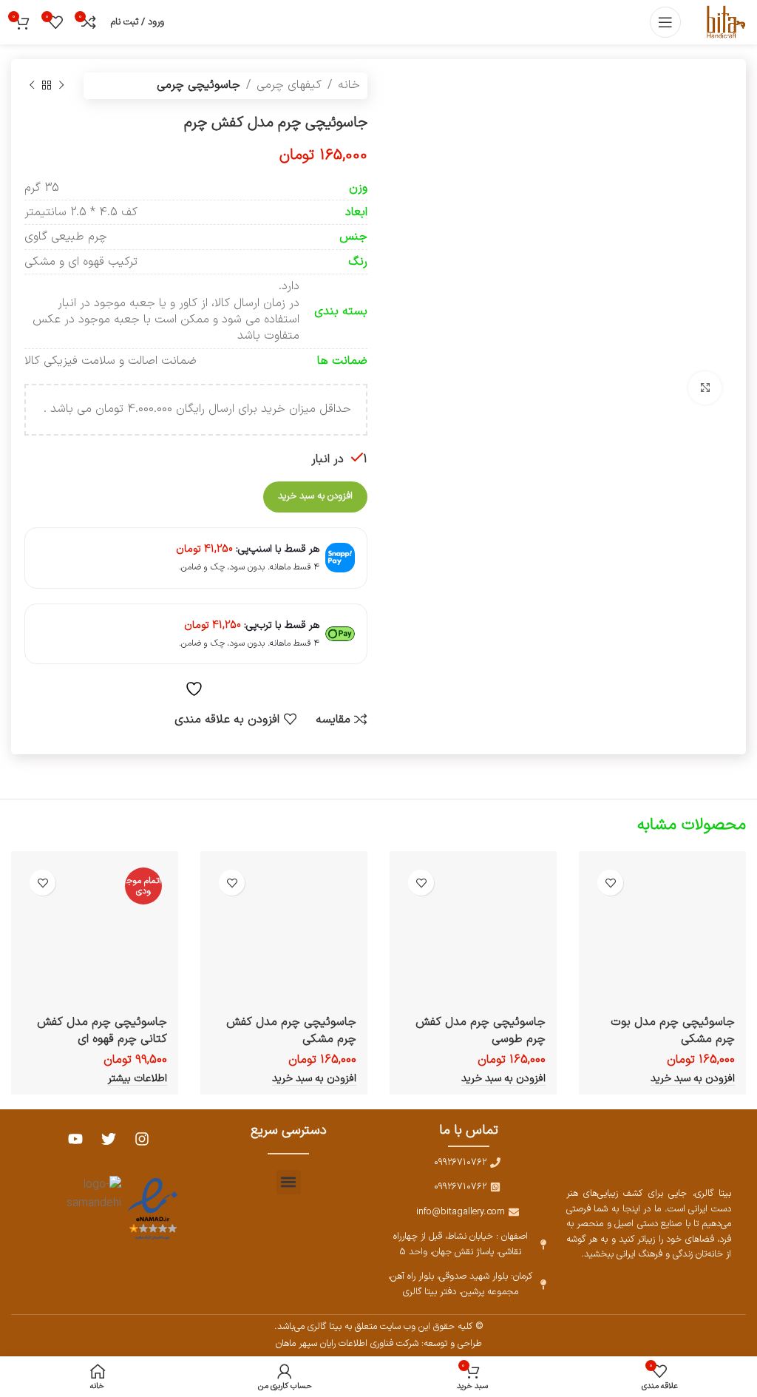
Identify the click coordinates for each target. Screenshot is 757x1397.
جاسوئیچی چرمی (198, 85)
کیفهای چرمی (289, 85)
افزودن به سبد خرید (315, 496)
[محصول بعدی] (31, 85)
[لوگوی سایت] (725, 21)
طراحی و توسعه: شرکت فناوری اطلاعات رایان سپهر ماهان (379, 1343)
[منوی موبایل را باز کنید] (665, 22)
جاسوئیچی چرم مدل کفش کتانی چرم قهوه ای (102, 1030)
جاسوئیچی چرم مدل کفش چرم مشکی (291, 1030)
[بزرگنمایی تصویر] (705, 388)
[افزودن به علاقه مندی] (610, 883)
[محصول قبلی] (61, 85)
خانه (349, 85)
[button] (288, 1182)
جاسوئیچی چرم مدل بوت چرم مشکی (673, 1030)
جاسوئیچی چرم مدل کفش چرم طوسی (480, 1030)
